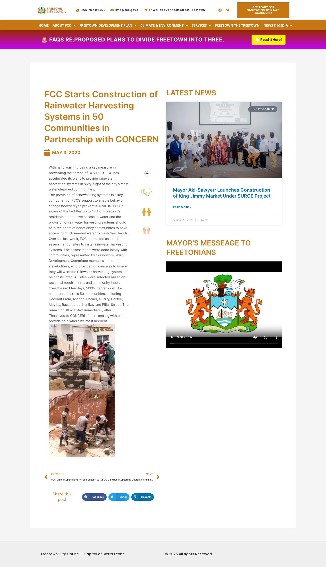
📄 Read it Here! (268, 39)
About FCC (62, 25)
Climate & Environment (162, 25)
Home (44, 25)
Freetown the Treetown (237, 25)
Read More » (182, 207)
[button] (94, 497)
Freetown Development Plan (105, 25)
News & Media (275, 25)
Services (199, 25)
